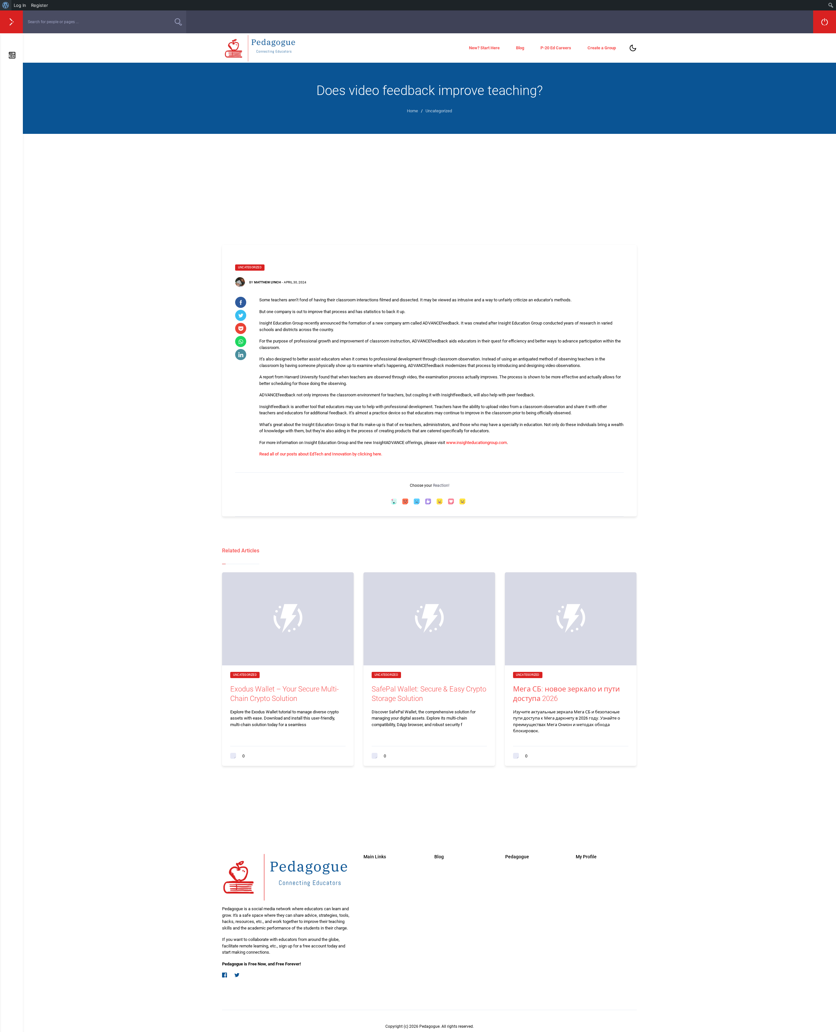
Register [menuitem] (39, 5)
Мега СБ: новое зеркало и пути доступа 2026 (566, 694)
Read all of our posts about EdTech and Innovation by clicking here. (321, 454)
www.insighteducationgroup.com (476, 442)
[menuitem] (5, 5)
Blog (520, 47)
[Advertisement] (429, 183)
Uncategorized (250, 267)
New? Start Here (484, 47)
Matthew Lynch (267, 282)
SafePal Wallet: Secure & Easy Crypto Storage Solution (429, 694)
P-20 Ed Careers (555, 47)
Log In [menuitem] (20, 5)
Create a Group (601, 47)
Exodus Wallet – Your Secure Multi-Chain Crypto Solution (284, 694)
